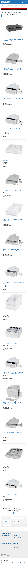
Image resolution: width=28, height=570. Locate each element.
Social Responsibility (6, 537)
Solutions (16, 535)
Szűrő (4, 16)
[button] (22, 2)
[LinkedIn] (5, 555)
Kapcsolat (3, 550)
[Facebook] (2, 555)
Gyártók (3, 547)
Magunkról (3, 545)
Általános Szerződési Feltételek (14, 562)
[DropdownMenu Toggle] (26, 2)
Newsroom (16, 540)
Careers (3, 540)
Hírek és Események (19, 547)
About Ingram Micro (5, 535)
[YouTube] (8, 555)
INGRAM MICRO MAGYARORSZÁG (9, 543)
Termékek (16, 545)
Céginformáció (4, 562)
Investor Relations (18, 537)
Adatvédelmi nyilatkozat (13, 563)
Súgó (15, 550)
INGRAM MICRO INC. (6, 533)
